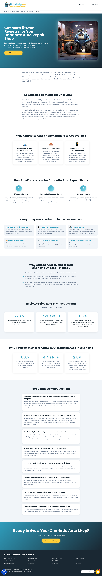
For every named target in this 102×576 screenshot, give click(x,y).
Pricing (81, 5)
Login (87, 5)
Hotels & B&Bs (55, 561)
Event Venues (79, 561)
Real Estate (78, 563)
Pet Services (55, 563)
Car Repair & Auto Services (16, 11)
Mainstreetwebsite (27, 571)
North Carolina (29, 11)
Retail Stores (31, 563)
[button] (4, 572)
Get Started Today (13, 53)
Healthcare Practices (57, 558)
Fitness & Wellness (9, 563)
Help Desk (95, 5)
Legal (10, 571)
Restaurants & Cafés (9, 558)
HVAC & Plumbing (80, 558)
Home (5, 11)
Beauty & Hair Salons (33, 558)
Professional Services (33, 561)
